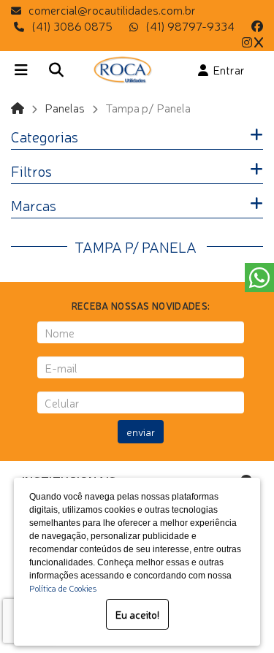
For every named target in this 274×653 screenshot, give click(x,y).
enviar (140, 431)
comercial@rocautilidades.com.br (112, 9)
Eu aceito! (137, 614)
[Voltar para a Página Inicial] (17, 107)
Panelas (65, 107)
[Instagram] (247, 42)
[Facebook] (257, 26)
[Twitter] (258, 42)
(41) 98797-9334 (190, 26)
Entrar (226, 69)
